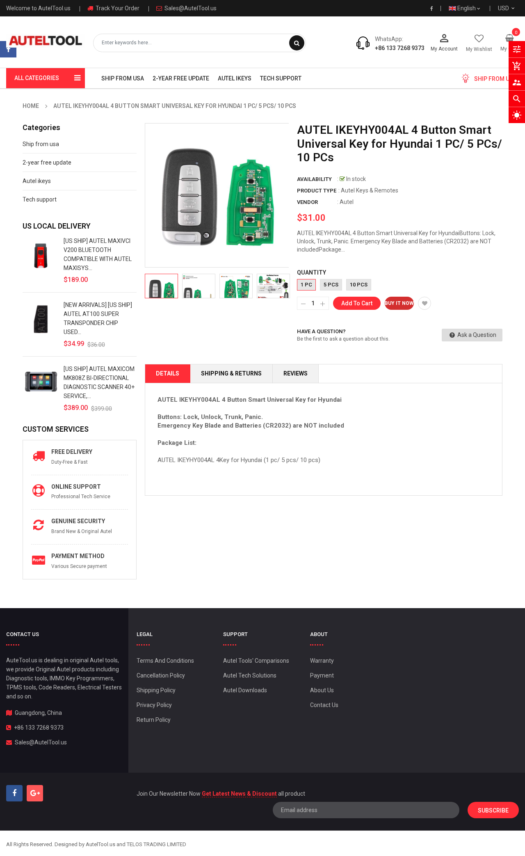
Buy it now (399, 303)
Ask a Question (476, 335)
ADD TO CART (421, 831)
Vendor (307, 202)
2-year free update (47, 162)
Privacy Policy (154, 705)
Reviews (295, 373)
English (467, 8)
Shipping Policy (156, 690)
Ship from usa (41, 144)
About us (322, 690)
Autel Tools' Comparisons (256, 660)
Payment (322, 675)
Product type (316, 191)
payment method (78, 556)
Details (167, 373)
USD (513, 8)
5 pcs (331, 285)
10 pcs (359, 285)
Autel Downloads (245, 690)
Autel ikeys (37, 181)
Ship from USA (495, 79)
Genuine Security (78, 521)
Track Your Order (116, 8)
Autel (347, 202)
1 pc (306, 285)
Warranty (322, 660)
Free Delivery (71, 452)
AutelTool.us (100, 844)
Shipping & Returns (231, 373)
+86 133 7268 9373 (400, 48)
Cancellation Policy (161, 675)
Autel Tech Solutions (249, 675)
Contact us (324, 705)
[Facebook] (8, 49)
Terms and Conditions (165, 660)
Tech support (40, 199)
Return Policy (154, 719)
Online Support (76, 486)
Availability (314, 179)
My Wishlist (479, 49)
